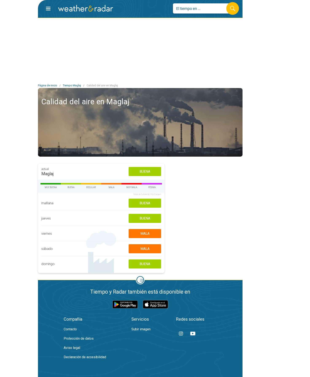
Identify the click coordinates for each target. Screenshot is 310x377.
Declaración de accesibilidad (85, 357)
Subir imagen (141, 329)
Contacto (70, 329)
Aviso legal (72, 348)
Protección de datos (79, 338)
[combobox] (203, 8)
